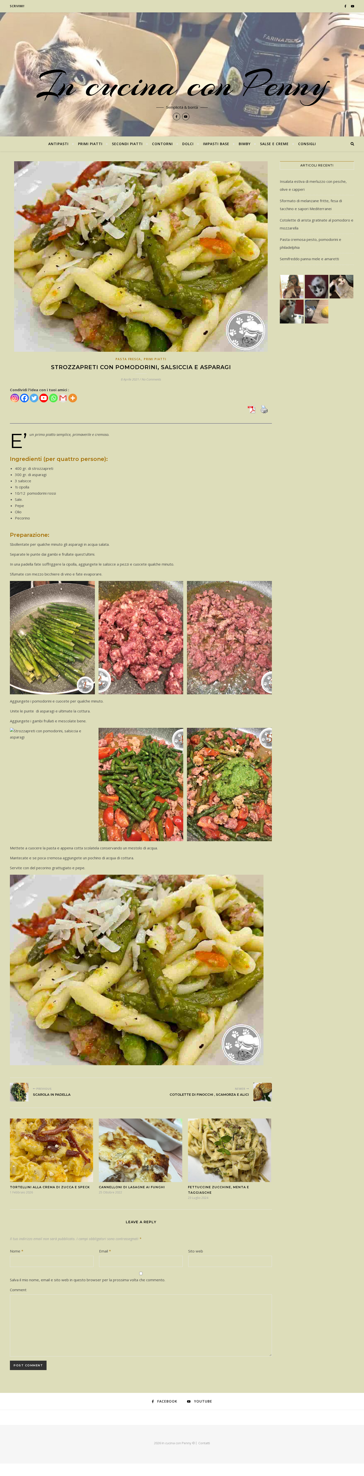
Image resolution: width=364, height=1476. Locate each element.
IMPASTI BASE (216, 143)
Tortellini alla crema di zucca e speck (50, 1187)
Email (105, 1251)
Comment (18, 1289)
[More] (72, 398)
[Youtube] (43, 398)
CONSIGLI (307, 143)
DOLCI (188, 143)
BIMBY (245, 143)
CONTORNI (162, 143)
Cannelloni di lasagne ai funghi (132, 1187)
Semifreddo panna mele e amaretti (309, 258)
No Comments (151, 379)
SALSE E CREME (274, 143)
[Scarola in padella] (19, 1092)
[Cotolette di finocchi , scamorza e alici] (262, 1092)
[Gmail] (63, 398)
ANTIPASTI (58, 143)
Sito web (195, 1251)
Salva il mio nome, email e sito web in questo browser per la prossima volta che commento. (87, 1279)
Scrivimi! (17, 6)
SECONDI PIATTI (127, 143)
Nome (16, 1251)
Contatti (204, 1443)
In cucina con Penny (182, 84)
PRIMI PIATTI (90, 143)
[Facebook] (24, 398)
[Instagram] (14, 398)
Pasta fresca (128, 359)
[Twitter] (34, 398)
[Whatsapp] (53, 398)
